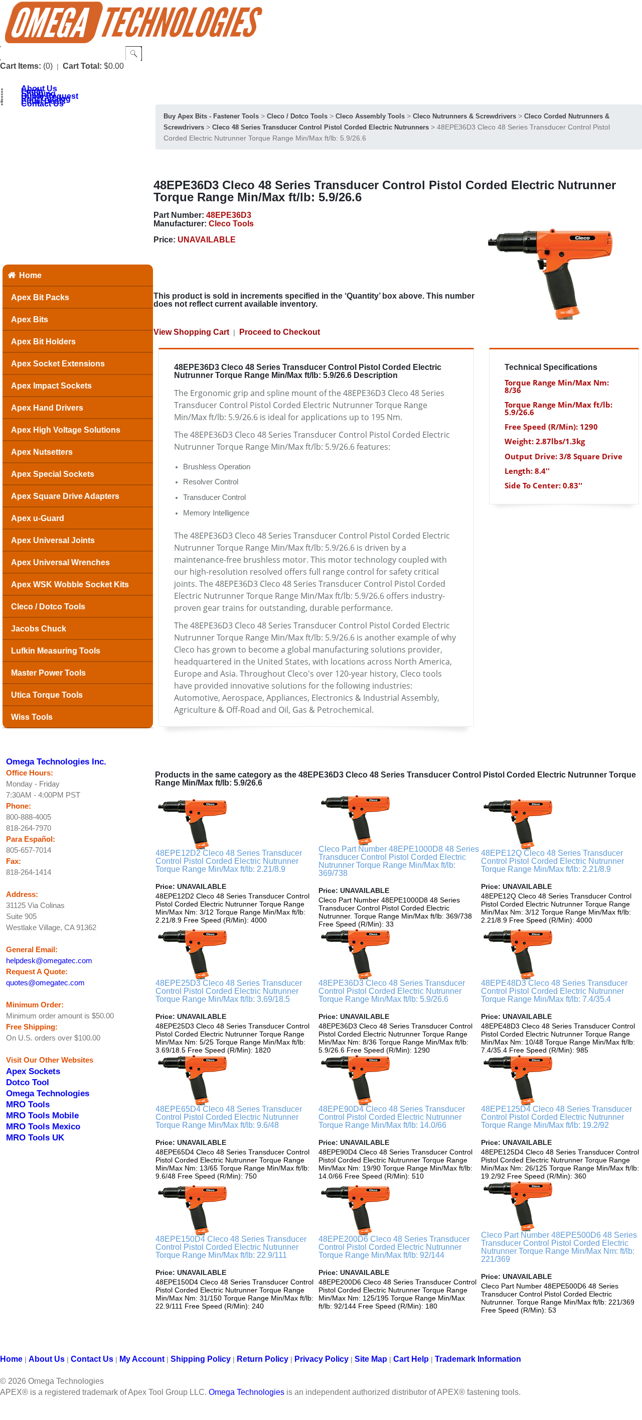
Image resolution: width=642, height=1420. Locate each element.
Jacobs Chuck (38, 628)
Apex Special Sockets (52, 474)
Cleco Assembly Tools (370, 116)
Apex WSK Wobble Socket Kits (70, 584)
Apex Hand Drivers (47, 408)
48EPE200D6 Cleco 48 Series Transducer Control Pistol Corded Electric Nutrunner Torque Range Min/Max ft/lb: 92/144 (393, 1247)
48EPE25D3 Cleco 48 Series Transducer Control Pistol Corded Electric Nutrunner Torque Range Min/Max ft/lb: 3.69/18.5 (228, 991)
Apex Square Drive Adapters (65, 496)
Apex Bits (29, 319)
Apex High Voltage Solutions (65, 430)
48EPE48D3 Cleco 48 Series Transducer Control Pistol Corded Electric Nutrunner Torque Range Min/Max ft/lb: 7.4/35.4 (554, 991)
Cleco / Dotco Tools (48, 606)
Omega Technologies (47, 1093)
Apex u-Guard (37, 518)
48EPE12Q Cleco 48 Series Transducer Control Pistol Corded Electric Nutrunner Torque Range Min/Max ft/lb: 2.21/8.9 (552, 861)
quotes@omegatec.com (45, 983)
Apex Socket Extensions (58, 363)
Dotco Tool (27, 1082)
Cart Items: (20, 66)
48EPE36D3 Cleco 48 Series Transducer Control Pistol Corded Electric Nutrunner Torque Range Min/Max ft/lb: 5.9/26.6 (391, 991)
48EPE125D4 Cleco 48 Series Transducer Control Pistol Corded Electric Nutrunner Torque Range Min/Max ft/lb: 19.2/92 (556, 1117)
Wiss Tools (32, 717)
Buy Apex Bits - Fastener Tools (211, 116)
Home (30, 275)
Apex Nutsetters (42, 452)
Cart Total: (82, 66)
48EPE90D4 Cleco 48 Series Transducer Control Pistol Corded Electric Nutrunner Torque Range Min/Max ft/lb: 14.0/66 (391, 1117)
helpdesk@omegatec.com (49, 961)
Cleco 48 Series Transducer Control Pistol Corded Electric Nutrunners (320, 127)
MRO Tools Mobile (42, 1115)
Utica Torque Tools (47, 695)
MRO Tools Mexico (43, 1126)
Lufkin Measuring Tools (55, 651)
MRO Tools (28, 1104)
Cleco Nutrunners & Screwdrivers (464, 116)
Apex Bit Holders (43, 341)
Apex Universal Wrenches (60, 562)
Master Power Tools (48, 673)
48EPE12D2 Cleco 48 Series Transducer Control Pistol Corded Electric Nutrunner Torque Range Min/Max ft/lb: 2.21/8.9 (228, 861)
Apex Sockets (33, 1071)
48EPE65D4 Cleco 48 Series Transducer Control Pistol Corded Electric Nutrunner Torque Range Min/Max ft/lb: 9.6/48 (228, 1117)
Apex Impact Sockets (51, 385)
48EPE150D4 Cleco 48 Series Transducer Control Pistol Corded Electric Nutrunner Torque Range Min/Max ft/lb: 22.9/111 (230, 1247)
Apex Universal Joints (53, 540)
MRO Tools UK (35, 1137)
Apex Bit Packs (40, 297)
